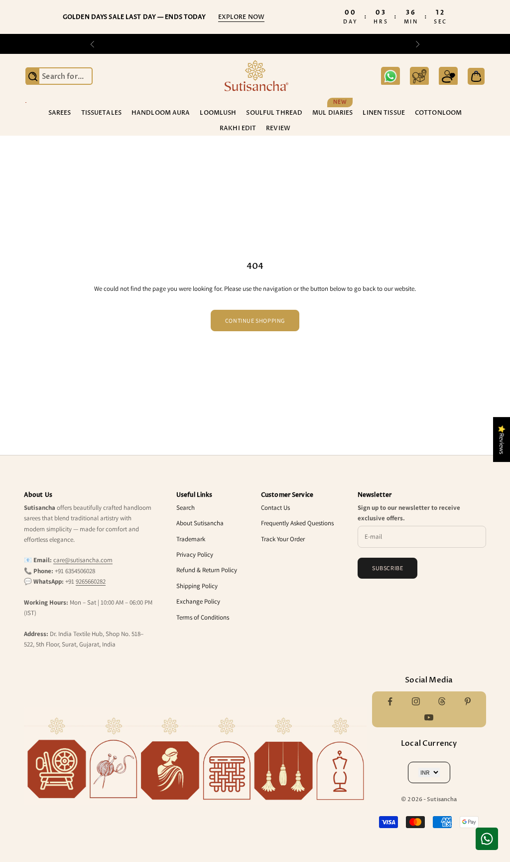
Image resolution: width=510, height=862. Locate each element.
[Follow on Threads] (442, 701)
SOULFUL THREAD (274, 113)
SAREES (59, 113)
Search (185, 507)
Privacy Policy (194, 554)
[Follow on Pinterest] (468, 701)
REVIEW (278, 128)
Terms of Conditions (202, 617)
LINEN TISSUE (383, 113)
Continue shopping (255, 320)
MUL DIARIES (332, 112)
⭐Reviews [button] (502, 439)
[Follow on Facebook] (390, 701)
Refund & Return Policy (206, 570)
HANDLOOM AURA (160, 113)
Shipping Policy (197, 586)
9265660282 (91, 581)
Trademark (190, 539)
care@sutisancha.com (83, 560)
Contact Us (275, 507)
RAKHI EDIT (238, 128)
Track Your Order (283, 539)
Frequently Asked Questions (297, 523)
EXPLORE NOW (241, 17)
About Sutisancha (200, 523)
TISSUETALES (101, 113)
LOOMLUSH (218, 113)
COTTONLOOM (438, 113)
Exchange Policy (198, 601)
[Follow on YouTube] (429, 717)
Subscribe (387, 568)
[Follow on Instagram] (416, 701)
